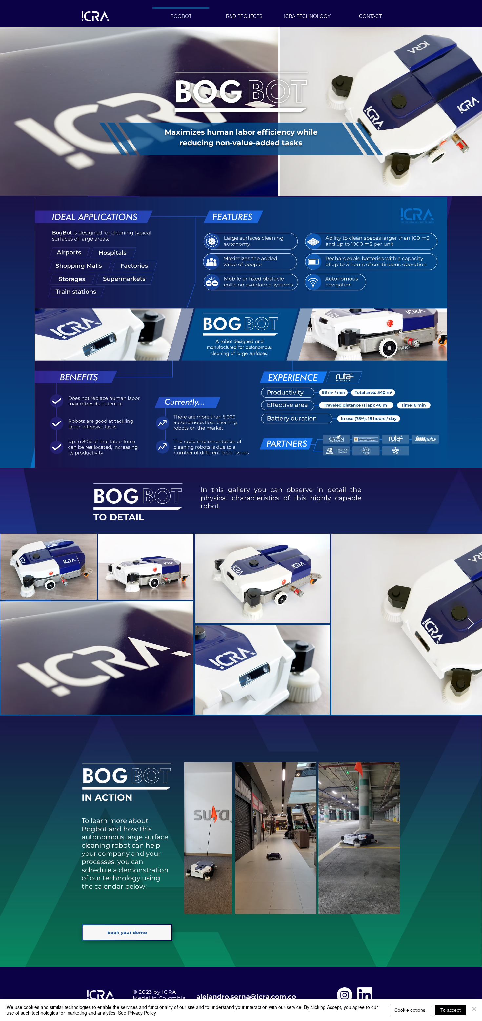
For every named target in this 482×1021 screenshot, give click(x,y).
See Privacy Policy (137, 1013)
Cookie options (409, 1010)
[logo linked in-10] (364, 995)
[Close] (474, 1010)
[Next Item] (470, 624)
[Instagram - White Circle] (344, 995)
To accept (450, 1010)
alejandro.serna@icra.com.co (246, 997)
